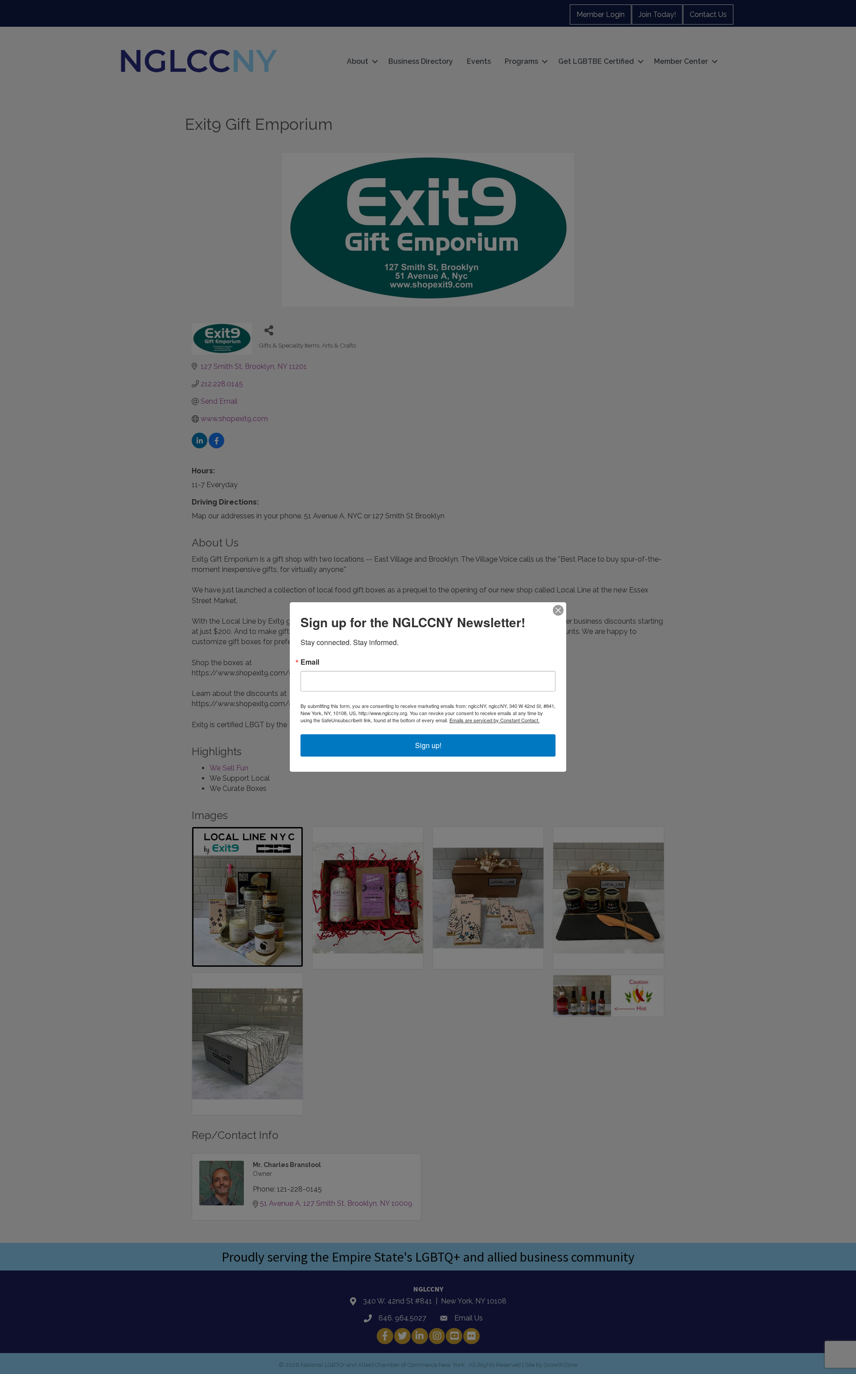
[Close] (558, 610)
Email (309, 662)
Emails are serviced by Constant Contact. (494, 720)
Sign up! (428, 745)
